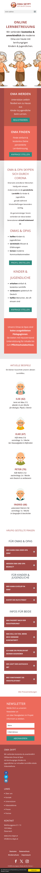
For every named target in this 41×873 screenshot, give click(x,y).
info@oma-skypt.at (11, 839)
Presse (8, 809)
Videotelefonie (10, 805)
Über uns (8, 793)
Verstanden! (34, 870)
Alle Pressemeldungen (27, 692)
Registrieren (20, 120)
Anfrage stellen (20, 154)
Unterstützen (10, 801)
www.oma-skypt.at (11, 836)
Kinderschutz (13, 855)
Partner (8, 813)
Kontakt (8, 797)
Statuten (13, 851)
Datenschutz (24, 851)
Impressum (26, 855)
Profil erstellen (20, 262)
